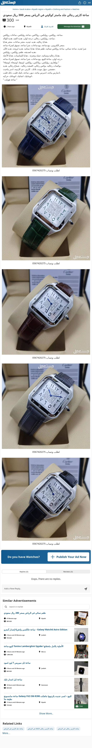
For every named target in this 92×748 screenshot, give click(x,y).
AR (89, 2)
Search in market (16, 607)
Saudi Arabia (25, 9)
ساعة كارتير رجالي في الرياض (68, 729)
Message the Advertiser (72, 26)
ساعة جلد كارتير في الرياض (13, 729)
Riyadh (48, 9)
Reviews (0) (68, 571)
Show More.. (46, 713)
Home (15, 9)
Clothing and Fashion (61, 9)
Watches (75, 9)
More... (6, 733)
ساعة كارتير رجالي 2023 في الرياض (40, 729)
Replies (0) (24, 571)
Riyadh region (37, 9)
